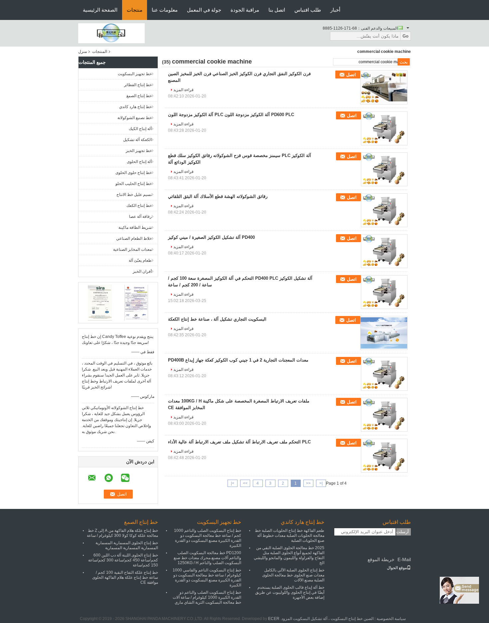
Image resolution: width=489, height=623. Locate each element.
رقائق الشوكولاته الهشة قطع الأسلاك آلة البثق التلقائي (217, 196)
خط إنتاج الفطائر (138, 84)
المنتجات (99, 51)
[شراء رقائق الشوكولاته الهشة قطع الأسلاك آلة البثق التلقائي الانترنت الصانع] (384, 210)
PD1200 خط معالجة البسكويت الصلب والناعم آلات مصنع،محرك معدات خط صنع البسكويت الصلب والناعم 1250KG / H (207, 557)
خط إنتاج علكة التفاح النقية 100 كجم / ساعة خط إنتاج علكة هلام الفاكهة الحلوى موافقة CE (125, 577)
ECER (273, 618)
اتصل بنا (276, 10)
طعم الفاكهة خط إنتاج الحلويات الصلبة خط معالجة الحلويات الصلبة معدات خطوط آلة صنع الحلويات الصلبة (289, 535)
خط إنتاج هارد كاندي (135, 106)
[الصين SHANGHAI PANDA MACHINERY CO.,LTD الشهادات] (100, 302)
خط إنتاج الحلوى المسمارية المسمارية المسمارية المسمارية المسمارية (126, 545)
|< (321, 483)
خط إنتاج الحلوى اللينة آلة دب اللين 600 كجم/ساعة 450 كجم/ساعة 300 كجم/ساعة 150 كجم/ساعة (123, 560)
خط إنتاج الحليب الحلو (133, 183)
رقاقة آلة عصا (140, 216)
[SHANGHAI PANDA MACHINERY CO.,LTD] (111, 33)
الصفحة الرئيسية (100, 10)
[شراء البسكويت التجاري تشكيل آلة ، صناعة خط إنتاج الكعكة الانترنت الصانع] (384, 333)
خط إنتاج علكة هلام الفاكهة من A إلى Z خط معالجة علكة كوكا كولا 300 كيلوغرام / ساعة (122, 533)
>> (245, 483)
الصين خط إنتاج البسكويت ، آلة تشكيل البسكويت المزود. (326, 618)
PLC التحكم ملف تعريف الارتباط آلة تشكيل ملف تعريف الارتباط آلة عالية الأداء (239, 441)
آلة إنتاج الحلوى (139, 161)
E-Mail (404, 559)
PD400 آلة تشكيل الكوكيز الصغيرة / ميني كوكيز (211, 237)
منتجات (134, 10)
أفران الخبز (142, 271)
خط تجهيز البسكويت (135, 74)
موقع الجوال (397, 567)
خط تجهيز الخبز (139, 150)
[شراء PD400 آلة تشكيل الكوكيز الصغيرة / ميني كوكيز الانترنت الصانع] (384, 251)
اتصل (351, 74)
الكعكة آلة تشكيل (137, 139)
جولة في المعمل (204, 10)
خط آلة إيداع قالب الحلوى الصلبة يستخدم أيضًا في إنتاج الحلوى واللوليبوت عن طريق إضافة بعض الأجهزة (289, 592)
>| (232, 483)
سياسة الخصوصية (391, 618)
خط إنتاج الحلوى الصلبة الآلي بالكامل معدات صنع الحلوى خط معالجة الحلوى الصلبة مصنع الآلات (293, 575)
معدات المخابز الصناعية (132, 249)
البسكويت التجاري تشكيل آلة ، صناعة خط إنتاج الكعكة (217, 319)
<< (308, 483)
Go (405, 36)
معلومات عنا (165, 10)
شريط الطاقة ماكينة (135, 227)
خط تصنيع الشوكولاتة (134, 117)
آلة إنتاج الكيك (140, 128)
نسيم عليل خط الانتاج (134, 194)
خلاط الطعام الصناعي (134, 238)
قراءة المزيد (183, 89)
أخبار (335, 10)
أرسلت (402, 531)
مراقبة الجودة (245, 10)
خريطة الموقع (381, 559)
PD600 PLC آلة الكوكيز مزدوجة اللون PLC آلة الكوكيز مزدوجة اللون (231, 114)
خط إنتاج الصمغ (139, 95)
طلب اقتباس (307, 10)
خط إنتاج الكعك (139, 205)
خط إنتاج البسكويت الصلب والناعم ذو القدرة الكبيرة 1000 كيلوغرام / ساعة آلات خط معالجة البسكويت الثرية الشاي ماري (207, 597)
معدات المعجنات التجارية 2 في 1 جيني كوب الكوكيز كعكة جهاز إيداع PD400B (238, 360)
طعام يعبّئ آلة (140, 260)
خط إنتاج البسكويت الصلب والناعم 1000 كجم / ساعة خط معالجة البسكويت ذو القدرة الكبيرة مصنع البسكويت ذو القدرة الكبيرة (207, 538)
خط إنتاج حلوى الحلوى (133, 172)
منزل (82, 51)
